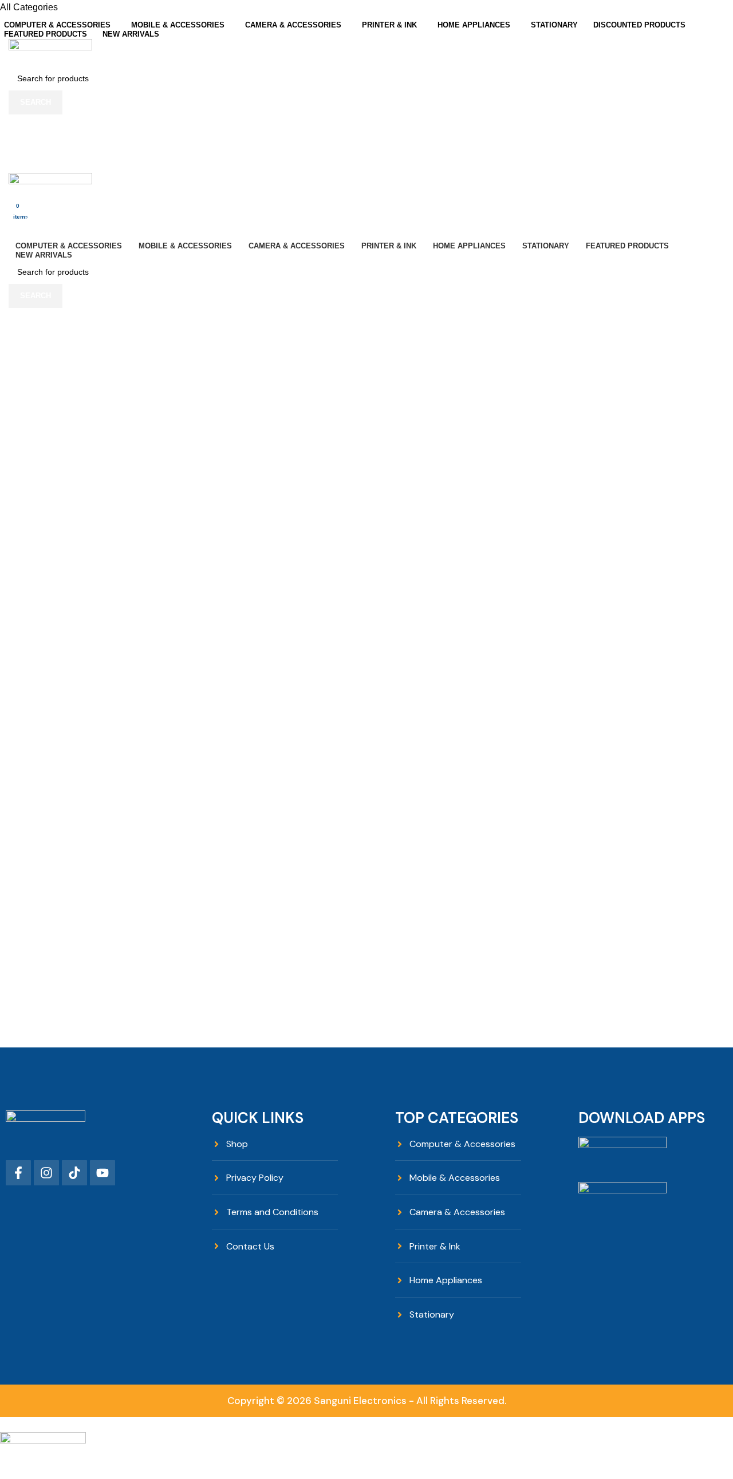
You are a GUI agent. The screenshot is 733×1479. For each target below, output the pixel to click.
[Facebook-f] (18, 1172)
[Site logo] (50, 52)
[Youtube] (102, 1172)
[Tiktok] (74, 1172)
